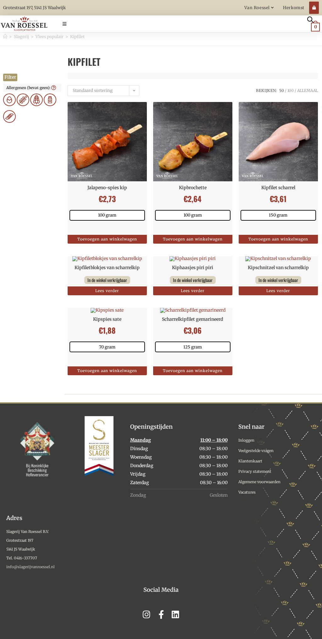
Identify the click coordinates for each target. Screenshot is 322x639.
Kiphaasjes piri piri (192, 267)
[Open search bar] (310, 19)
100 (290, 90)
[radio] (107, 215)
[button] (178, 23)
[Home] (5, 36)
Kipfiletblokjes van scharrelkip (107, 267)
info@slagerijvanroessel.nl (30, 566)
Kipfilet (77, 36)
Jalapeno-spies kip (107, 187)
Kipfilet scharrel (278, 187)
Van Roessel (257, 7)
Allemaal (307, 90)
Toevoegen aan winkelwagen (107, 239)
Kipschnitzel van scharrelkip (278, 267)
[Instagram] (146, 614)
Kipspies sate (107, 319)
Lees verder (107, 290)
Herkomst (293, 7)
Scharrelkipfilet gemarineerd (192, 319)
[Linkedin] (175, 614)
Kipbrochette (193, 187)
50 (281, 90)
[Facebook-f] (161, 614)
